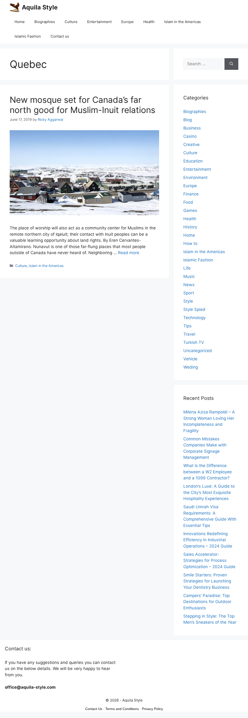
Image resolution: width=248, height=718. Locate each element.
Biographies (44, 21)
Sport (188, 292)
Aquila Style (40, 7)
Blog (187, 119)
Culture (71, 21)
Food (188, 202)
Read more (128, 252)
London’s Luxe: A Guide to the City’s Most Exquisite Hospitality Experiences (209, 492)
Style (188, 301)
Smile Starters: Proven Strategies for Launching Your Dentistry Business (207, 581)
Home (20, 21)
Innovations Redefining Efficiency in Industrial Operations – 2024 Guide (207, 540)
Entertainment (99, 21)
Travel (189, 334)
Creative (191, 144)
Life (187, 268)
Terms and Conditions (122, 709)
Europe (127, 21)
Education (193, 161)
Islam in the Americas (182, 21)
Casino (190, 136)
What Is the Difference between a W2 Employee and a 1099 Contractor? (207, 471)
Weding (190, 367)
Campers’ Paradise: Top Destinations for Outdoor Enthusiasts (207, 601)
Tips (187, 325)
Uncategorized (197, 350)
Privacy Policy (152, 709)
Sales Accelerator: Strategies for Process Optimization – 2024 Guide (209, 560)
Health (149, 21)
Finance (191, 194)
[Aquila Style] (14, 7)
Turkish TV (193, 342)
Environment (195, 177)
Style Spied (194, 309)
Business (192, 128)
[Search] (231, 64)
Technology (194, 317)
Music (189, 276)
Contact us (60, 36)
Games (190, 210)
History (190, 227)
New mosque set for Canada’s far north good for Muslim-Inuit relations (82, 105)
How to (190, 243)
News (188, 284)
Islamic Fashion (28, 36)
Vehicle (190, 358)
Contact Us (93, 709)
